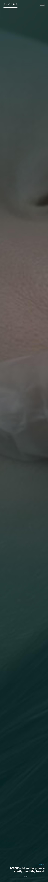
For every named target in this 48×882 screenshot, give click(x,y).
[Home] (10, 6)
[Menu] (42, 5)
